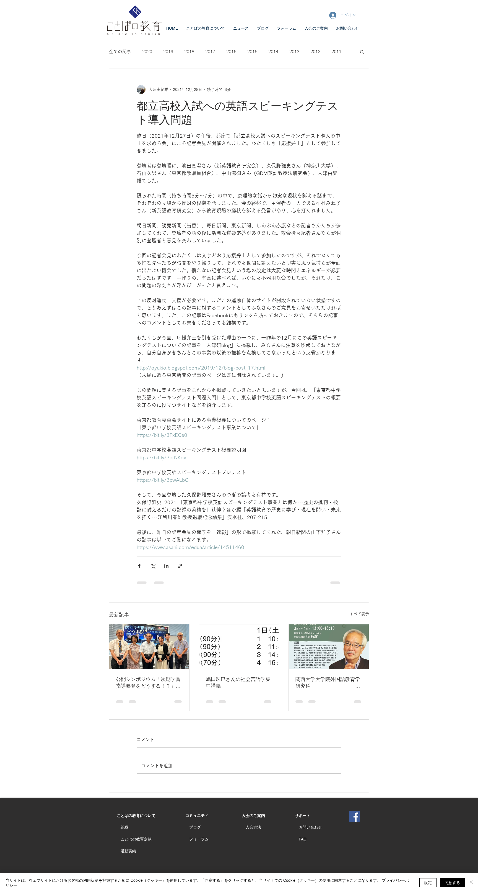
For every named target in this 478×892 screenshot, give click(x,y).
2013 (294, 51)
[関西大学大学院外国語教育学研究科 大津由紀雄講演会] (329, 646)
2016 (231, 51)
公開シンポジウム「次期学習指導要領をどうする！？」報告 (148, 682)
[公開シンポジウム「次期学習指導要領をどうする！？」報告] (149, 646)
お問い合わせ (310, 827)
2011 (336, 51)
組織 (124, 827)
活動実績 (128, 851)
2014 (273, 51)
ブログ (195, 827)
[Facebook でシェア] (139, 565)
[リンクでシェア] (180, 565)
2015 (252, 51)
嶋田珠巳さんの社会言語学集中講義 (238, 682)
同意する (452, 882)
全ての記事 (120, 51)
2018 (189, 51)
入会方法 (253, 827)
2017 (210, 51)
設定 (428, 882)
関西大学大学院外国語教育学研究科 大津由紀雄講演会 (327, 682)
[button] (362, 51)
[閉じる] (471, 883)
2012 (315, 51)
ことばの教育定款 (136, 839)
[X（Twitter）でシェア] (152, 565)
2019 (168, 51)
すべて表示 (359, 614)
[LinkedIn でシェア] (166, 565)
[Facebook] (354, 816)
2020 (147, 51)
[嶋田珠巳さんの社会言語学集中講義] (239, 646)
